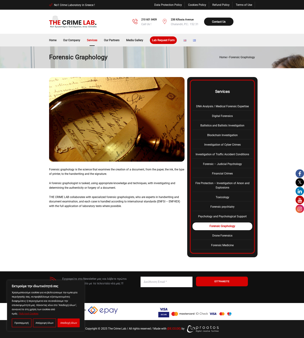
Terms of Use (244, 5)
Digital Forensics (222, 116)
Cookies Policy (197, 5)
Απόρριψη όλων (44, 322)
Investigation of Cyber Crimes (222, 144)
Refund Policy (221, 5)
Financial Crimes (222, 173)
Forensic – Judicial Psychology (222, 164)
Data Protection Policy (168, 5)
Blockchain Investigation (222, 135)
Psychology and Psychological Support (222, 216)
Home (52, 40)
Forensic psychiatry (222, 206)
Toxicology (222, 197)
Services (92, 40)
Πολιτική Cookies (28, 313)
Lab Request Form (163, 40)
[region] (45, 305)
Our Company (71, 40)
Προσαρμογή (21, 322)
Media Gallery (134, 40)
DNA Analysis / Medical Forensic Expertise (222, 106)
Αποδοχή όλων (68, 322)
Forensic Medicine (222, 245)
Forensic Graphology (222, 226)
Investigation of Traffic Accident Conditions (222, 154)
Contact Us (219, 21)
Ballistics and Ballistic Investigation (222, 125)
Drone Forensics (222, 235)
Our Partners (111, 40)
